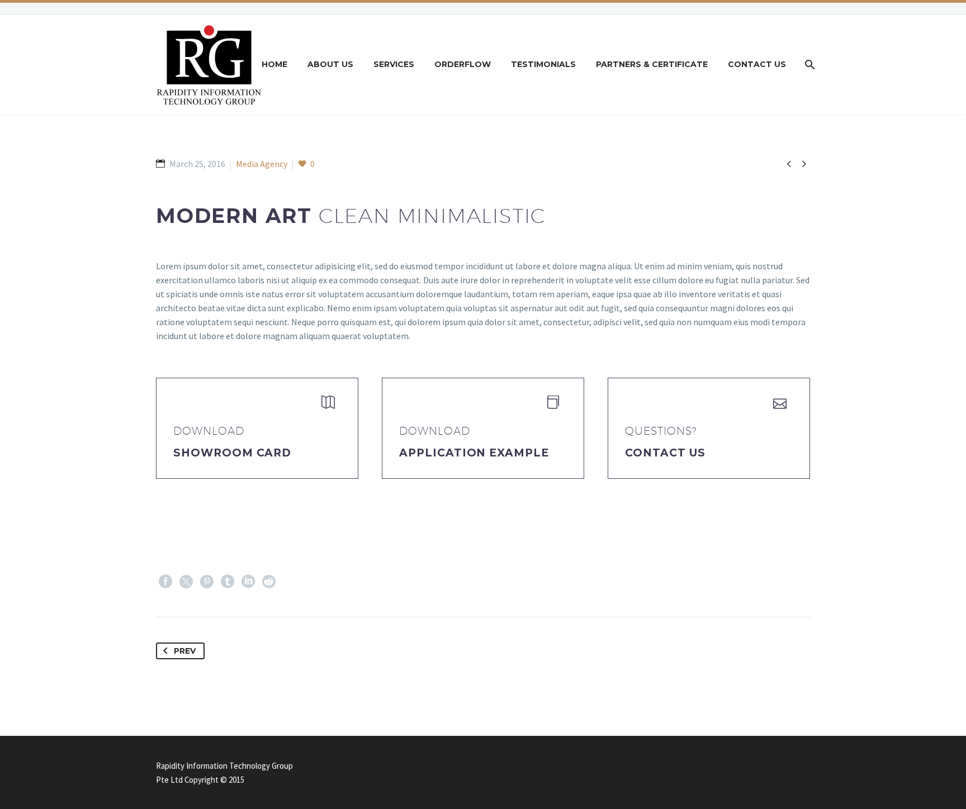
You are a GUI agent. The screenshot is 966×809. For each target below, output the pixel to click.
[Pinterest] (207, 581)
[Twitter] (186, 581)
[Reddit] (269, 581)
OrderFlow (462, 64)
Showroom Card (232, 452)
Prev (185, 651)
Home (274, 64)
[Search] (809, 65)
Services (393, 64)
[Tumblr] (227, 581)
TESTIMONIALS (543, 64)
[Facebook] (165, 581)
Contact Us (757, 64)
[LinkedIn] (248, 581)
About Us (330, 64)
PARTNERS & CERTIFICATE (652, 64)
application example (474, 452)
